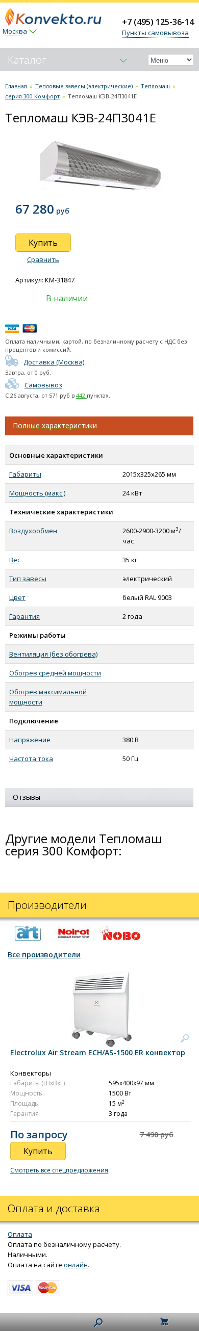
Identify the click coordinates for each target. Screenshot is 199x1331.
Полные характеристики (55, 425)
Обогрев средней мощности (55, 672)
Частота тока (31, 758)
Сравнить (43, 259)
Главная (16, 86)
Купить (43, 242)
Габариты (25, 474)
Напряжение (30, 739)
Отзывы (26, 797)
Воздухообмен (33, 530)
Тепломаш (155, 86)
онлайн (76, 1264)
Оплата (20, 1234)
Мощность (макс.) (37, 493)
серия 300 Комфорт (32, 96)
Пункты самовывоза (155, 32)
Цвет (17, 597)
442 (81, 395)
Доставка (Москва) (53, 362)
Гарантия (24, 616)
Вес (14, 559)
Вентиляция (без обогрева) (53, 654)
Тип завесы (27, 578)
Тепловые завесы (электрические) (84, 86)
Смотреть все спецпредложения (59, 1170)
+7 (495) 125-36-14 (158, 22)
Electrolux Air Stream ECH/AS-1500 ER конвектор (97, 1052)
